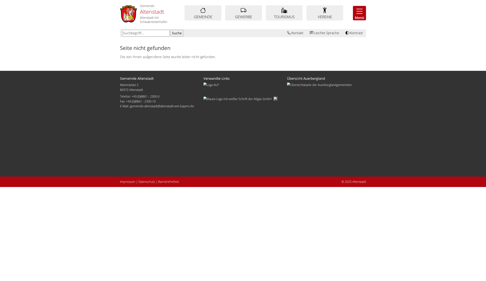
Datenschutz (146, 182)
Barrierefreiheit (168, 182)
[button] (359, 13)
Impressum (127, 182)
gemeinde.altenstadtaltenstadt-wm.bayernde (162, 106)
